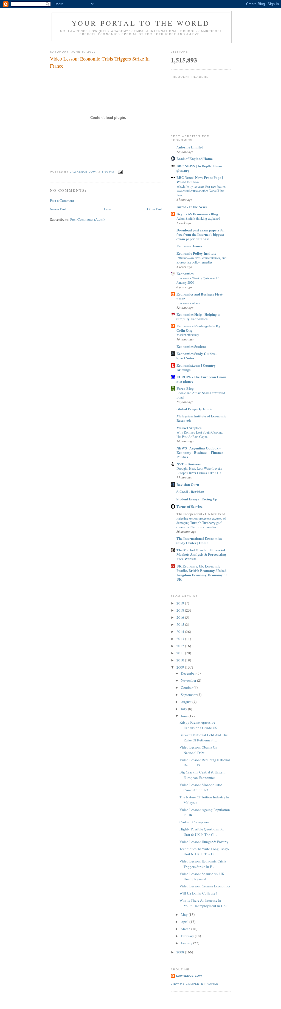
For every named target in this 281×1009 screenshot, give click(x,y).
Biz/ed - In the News (191, 206)
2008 (180, 952)
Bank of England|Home (194, 158)
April (185, 921)
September (189, 694)
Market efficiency (187, 334)
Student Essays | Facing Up (196, 498)
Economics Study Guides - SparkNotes (196, 355)
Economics (184, 273)
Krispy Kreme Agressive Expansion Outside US (198, 725)
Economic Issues (189, 245)
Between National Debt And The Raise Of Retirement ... (203, 737)
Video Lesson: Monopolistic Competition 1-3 (200, 787)
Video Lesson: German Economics (205, 886)
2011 (180, 652)
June (185, 715)
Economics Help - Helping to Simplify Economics (198, 316)
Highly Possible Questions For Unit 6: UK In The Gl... (201, 832)
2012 (180, 645)
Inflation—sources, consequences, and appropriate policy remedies (201, 260)
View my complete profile (194, 983)
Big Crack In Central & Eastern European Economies (202, 775)
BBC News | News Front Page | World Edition (199, 179)
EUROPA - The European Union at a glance (201, 379)
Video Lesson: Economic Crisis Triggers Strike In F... (202, 864)
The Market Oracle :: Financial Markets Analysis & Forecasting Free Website (201, 554)
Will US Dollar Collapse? (198, 893)
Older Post (154, 209)
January (187, 943)
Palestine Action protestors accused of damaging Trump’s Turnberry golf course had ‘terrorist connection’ (201, 522)
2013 (180, 638)
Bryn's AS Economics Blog (197, 213)
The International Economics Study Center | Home (199, 540)
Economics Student (191, 346)
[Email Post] (120, 171)
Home (106, 209)
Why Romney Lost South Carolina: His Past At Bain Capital (199, 434)
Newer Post (58, 209)
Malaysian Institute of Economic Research (201, 418)
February (188, 935)
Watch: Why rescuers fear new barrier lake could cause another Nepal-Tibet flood (201, 190)
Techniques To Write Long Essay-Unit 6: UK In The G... (204, 851)
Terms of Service (189, 506)
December (188, 673)
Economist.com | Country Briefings (196, 367)
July (184, 708)
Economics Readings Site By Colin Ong (198, 328)
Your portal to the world (141, 23)
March (186, 928)
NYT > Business (188, 463)
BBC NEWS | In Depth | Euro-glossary (199, 168)
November (189, 680)
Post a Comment (62, 200)
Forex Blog (185, 388)
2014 (180, 631)
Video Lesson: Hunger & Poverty (204, 841)
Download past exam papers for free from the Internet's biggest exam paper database (200, 234)
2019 (180, 603)
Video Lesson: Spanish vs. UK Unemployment (201, 876)
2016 (180, 617)
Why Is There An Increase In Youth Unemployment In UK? (203, 903)
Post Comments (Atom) (87, 219)
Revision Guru (187, 484)
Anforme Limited (189, 147)
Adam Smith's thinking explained (198, 218)
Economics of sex (188, 303)
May (185, 914)
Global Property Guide (194, 408)
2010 (180, 660)
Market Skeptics (188, 427)
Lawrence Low (189, 975)
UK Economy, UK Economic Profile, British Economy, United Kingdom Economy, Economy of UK (201, 572)
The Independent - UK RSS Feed (200, 513)
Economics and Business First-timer (199, 296)
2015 (180, 624)
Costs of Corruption (194, 821)
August (186, 701)
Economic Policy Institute (196, 253)
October (187, 687)
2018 (180, 610)
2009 (180, 667)
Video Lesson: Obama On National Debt (198, 750)
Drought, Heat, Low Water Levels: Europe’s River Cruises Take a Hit (199, 470)
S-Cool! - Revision (190, 491)
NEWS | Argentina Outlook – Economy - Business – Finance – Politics (201, 452)
